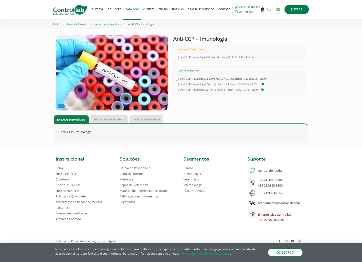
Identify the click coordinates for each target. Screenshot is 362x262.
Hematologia (192, 174)
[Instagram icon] (299, 241)
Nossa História (66, 174)
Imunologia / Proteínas (108, 24)
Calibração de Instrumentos (139, 196)
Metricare (126, 179)
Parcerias (62, 208)
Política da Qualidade (71, 196)
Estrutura (62, 179)
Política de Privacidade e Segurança (81, 241)
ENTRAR (296, 9)
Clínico (188, 168)
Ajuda (112, 241)
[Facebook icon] (279, 241)
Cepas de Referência (134, 185)
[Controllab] (70, 9)
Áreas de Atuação (77, 24)
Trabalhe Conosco (68, 219)
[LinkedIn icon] (286, 241)
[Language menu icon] (278, 9)
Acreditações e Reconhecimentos (79, 202)
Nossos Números (68, 191)
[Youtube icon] (292, 241)
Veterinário (191, 179)
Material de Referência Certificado (144, 191)
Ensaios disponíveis (71, 120)
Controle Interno (146, 119)
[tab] (71, 119)
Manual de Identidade (71, 213)
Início (56, 24)
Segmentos (127, 202)
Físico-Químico (194, 191)
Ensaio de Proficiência (109, 119)
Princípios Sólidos (68, 185)
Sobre (60, 168)
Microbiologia (193, 185)
